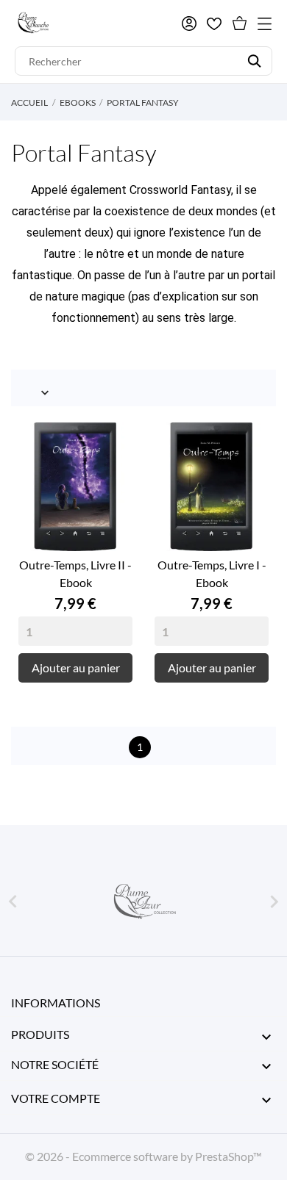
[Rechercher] (254, 61)
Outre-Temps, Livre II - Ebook (75, 573)
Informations (55, 1003)
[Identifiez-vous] (189, 23)
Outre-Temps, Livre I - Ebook (211, 573)
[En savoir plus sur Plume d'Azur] (143, 902)
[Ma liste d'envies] (214, 24)
